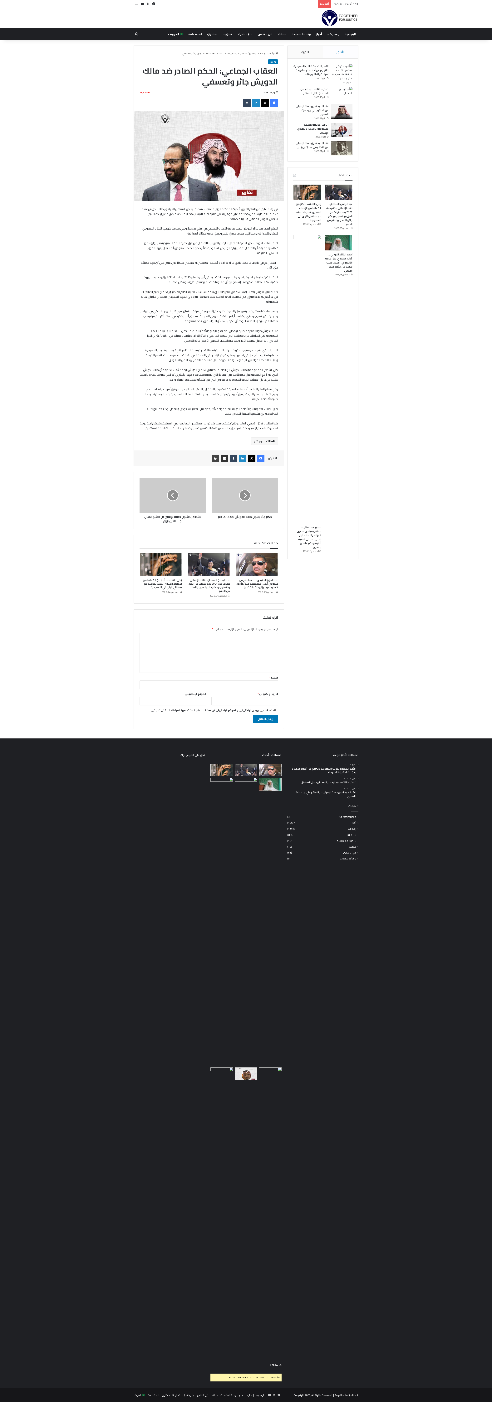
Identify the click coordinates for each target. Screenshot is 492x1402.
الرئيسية (350, 33)
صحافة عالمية (345, 841)
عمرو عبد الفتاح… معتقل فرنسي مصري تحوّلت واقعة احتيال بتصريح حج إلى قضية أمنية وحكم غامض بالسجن (309, 537)
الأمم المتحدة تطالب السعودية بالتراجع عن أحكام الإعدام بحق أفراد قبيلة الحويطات (310, 70)
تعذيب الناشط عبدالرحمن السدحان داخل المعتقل (314, 91)
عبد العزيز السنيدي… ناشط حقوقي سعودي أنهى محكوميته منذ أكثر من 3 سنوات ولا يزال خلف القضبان (257, 584)
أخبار (319, 33)
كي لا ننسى (265, 33)
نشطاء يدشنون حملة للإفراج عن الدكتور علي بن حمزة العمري (312, 110)
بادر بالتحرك (245, 33)
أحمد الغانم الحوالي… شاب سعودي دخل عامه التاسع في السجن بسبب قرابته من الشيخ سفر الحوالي (338, 262)
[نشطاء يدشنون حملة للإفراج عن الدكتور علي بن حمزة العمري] (341, 111)
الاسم (273, 677)
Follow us (276, 1365)
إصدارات (334, 33)
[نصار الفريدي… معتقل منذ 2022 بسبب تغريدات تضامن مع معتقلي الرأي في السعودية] (246, 1073)
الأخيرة (305, 52)
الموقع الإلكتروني (195, 694)
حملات (282, 33)
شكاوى (212, 33)
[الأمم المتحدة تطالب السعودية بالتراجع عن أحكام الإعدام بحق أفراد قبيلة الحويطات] (341, 74)
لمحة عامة (195, 33)
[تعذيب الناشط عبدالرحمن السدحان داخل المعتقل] (341, 94)
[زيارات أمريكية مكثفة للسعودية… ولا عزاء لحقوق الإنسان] (341, 130)
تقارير (252, 53)
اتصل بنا (228, 33)
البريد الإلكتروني (268, 694)
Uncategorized (347, 817)
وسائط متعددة (301, 33)
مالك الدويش (263, 441)
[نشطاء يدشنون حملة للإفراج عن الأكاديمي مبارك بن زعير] (341, 148)
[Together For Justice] (339, 18)
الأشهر (340, 52)
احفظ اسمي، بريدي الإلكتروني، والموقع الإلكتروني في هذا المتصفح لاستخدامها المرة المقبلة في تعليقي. (213, 710)
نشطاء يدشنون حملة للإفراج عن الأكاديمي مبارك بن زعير (312, 145)
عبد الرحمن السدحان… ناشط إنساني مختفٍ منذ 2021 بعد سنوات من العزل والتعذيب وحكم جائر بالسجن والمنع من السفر (209, 585)
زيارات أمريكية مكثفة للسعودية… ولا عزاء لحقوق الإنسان (312, 128)
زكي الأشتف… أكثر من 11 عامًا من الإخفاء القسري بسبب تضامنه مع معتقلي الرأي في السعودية (162, 584)
